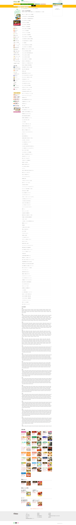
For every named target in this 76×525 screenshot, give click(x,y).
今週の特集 (15, 28)
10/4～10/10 (34, 395)
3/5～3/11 (36, 382)
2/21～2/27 (39, 390)
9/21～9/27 (40, 403)
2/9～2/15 (39, 311)
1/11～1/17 (26, 399)
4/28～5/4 (27, 319)
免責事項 (38, 514)
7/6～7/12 (35, 309)
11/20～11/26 (40, 386)
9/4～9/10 (47, 387)
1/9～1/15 (35, 336)
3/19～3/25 (29, 382)
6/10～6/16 (29, 326)
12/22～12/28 (35, 315)
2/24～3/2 (25, 320)
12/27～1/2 (23, 394)
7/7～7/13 (27, 318)
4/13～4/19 (41, 310)
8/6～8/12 (31, 380)
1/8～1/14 (37, 328)
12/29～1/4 (32, 315)
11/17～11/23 (24, 316)
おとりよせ (16, 89)
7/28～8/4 (32, 364)
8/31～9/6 (49, 403)
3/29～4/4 (24, 398)
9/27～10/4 (37, 403)
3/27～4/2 (31, 335)
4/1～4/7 (29, 327)
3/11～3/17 (38, 327)
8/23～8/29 (23, 396)
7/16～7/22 (39, 380)
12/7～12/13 (33, 402)
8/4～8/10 (44, 317)
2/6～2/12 (23, 336)
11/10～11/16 (27, 316)
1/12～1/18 (26, 315)
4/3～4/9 (28, 335)
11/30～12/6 (36, 402)
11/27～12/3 (37, 386)
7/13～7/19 (31, 309)
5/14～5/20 (36, 381)
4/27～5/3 (35, 310)
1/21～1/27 (23, 375)
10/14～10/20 (32, 324)
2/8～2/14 (44, 398)
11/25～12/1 (36, 362)
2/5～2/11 (24, 328)
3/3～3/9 (23, 320)
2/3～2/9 (35, 320)
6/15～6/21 (44, 309)
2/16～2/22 (36, 311)
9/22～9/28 (23, 317)
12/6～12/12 (33, 394)
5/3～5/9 (39, 397)
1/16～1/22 (32, 336)
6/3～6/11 (26, 389)
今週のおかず (16, 30)
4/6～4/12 (44, 310)
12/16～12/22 (26, 362)
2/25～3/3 (38, 374)
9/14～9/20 (43, 403)
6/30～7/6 (30, 318)
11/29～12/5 (36, 394)
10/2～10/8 (35, 387)
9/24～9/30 (37, 379)
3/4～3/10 (42, 327)
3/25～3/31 (32, 327)
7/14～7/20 (23, 318)
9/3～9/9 (49, 379)
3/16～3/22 (24, 311)
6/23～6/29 (32, 318)
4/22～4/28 (50, 326)
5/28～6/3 (30, 381)
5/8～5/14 (37, 389)
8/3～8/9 (23, 309)
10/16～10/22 (28, 387)
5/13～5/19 (41, 326)
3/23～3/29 (28, 406)
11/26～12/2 (36, 378)
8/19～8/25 (28, 325)
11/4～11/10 (47, 362)
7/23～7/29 (36, 380)
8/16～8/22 (26, 396)
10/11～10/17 (30, 395)
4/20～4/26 (38, 310)
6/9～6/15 (39, 318)
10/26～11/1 (23, 403)
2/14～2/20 (42, 390)
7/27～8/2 (25, 309)
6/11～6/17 (24, 381)
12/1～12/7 (46, 315)
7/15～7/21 (44, 325)
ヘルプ (27, 513)
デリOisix (16, 72)
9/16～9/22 (46, 324)
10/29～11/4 (50, 378)
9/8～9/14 (29, 317)
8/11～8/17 (41, 317)
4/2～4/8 (24, 382)
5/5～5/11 (24, 319)
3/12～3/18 (33, 382)
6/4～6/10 (27, 381)
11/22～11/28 (40, 394)
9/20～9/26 (40, 395)
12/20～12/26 (26, 394)
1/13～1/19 (43, 320)
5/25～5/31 (23, 310)
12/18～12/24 (26, 386)
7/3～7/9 (43, 388)
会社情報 (49, 513)
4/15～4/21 (23, 327)
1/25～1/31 (49, 398)
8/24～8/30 (23, 404)
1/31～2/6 (48, 390)
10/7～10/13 (36, 324)
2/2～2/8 (42, 311)
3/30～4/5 (47, 310)
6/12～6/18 (23, 389)
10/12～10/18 (30, 403)
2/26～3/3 (45, 327)
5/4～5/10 (32, 310)
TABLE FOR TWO (17, 87)
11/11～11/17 (43, 362)
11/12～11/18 (43, 378)
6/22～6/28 (40, 309)
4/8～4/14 (27, 327)
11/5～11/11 (46, 378)
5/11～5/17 (29, 310)
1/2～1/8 (38, 336)
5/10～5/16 (36, 397)
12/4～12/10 (33, 386)
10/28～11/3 (25, 324)
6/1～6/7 (50, 309)
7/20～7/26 (28, 309)
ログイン (61, 0)
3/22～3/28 (27, 398)
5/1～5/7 (40, 389)
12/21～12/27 (26, 402)
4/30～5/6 (42, 381)
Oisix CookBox (16, 70)
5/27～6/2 (35, 326)
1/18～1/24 (23, 399)
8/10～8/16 (29, 404)
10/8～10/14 (30, 379)
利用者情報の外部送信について (30, 518)
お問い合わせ (27, 514)
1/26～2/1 (45, 311)
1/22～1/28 (30, 328)
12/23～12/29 (23, 362)
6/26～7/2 (46, 388)
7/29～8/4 (38, 325)
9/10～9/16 (46, 379)
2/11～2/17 (43, 374)
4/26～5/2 (42, 397)
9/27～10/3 (37, 395)
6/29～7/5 (38, 309)
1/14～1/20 (26, 375)
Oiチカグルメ (16, 80)
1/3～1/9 (30, 391)
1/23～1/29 (29, 336)
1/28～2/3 (49, 374)
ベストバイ (16, 77)
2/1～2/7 (47, 398)
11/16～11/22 (43, 402)
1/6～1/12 (46, 320)
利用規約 (38, 513)
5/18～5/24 (26, 310)
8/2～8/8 (31, 396)
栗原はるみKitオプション (17, 67)
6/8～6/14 (47, 309)
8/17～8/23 (26, 404)
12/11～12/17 (30, 386)
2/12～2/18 (44, 382)
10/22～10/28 (23, 379)
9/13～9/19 (43, 395)
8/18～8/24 (38, 317)
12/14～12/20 (29, 402)
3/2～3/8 (30, 311)
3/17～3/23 (46, 319)
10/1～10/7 (34, 379)
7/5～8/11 (31, 372)
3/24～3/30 (42, 319)
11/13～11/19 (44, 386)
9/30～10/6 (40, 324)
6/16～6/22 (36, 318)
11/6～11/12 (47, 386)
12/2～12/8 (33, 362)
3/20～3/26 (34, 335)
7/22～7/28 (40, 325)
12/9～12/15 (30, 362)
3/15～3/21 (30, 398)
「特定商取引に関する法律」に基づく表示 (54, 515)
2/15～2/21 (41, 398)
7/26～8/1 (34, 396)
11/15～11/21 (43, 394)
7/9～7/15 (42, 380)
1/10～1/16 (27, 391)
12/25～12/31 (23, 386)
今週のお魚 (16, 75)
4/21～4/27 (30, 319)
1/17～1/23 (24, 391)
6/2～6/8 (42, 318)
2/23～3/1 (33, 311)
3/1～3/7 (36, 398)
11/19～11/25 (39, 378)
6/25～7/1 (47, 380)
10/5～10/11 (34, 403)
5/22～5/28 (31, 389)
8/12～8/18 (31, 325)
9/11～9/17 (44, 387)
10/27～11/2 (34, 316)
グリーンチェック (17, 85)
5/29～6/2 (29, 389)
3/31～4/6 (39, 319)
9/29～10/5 (48, 316)
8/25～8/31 (35, 317)
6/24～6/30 (23, 326)
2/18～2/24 (40, 374)
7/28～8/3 (47, 317)
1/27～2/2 (37, 320)
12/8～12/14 (43, 315)
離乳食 (15, 82)
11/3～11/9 (31, 316)
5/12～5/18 (35, 413)
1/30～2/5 (26, 336)
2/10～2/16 (31, 320)
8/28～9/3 (49, 387)
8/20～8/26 (25, 380)
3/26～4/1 (27, 382)
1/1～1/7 (39, 328)
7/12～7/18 (40, 396)
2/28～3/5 (36, 390)
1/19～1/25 (48, 311)
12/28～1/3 (23, 402)
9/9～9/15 (49, 324)
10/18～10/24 (27, 395)
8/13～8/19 (28, 380)
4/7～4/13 (37, 319)
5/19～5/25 (47, 318)
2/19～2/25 (47, 327)
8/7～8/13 (29, 388)
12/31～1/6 (23, 378)
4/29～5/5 (47, 326)
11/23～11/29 (40, 402)
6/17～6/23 (26, 326)
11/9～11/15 (47, 402)
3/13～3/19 (37, 335)
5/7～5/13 (39, 381)
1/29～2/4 (27, 328)
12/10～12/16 (29, 378)
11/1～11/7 (50, 394)
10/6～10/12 (45, 316)
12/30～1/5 (23, 370)
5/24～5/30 (30, 397)
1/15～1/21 (33, 328)
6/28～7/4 (45, 396)
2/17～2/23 (28, 320)
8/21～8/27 (23, 388)
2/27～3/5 (43, 335)
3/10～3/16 (49, 319)
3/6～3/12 (40, 335)
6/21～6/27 (48, 396)
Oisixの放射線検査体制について (26, 8)
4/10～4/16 (25, 335)
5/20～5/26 (38, 326)
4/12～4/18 (48, 397)
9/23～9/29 (43, 324)
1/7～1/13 (29, 375)
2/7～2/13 (45, 390)
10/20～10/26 (38, 316)
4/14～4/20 (33, 319)
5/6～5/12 (44, 326)
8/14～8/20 (26, 388)
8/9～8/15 (29, 396)
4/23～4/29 (44, 381)
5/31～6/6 (28, 397)
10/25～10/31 (23, 395)
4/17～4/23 (45, 389)
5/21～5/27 (33, 381)
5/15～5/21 (34, 389)
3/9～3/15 (28, 311)
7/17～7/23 (37, 388)
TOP (21, 8)
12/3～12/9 (33, 378)
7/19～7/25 (37, 396)
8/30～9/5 (49, 395)
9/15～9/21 (26, 317)
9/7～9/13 (46, 403)
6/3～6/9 (32, 326)
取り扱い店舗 (27, 515)
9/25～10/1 (38, 387)
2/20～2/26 (46, 335)
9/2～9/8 (23, 325)
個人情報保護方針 (39, 515)
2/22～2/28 (38, 398)
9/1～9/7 (32, 317)
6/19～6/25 (49, 388)
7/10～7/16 (40, 388)
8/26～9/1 (25, 325)
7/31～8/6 (32, 388)
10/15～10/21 (27, 379)
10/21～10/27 (29, 324)
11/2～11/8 (50, 402)
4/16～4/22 (47, 381)
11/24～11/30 (49, 315)
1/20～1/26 (40, 320)
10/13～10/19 (41, 316)
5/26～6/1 (44, 318)
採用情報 (49, 514)
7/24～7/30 (34, 388)
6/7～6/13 (25, 397)
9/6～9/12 (46, 395)
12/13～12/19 (29, 394)
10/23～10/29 (24, 387)
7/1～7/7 (50, 325)
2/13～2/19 (49, 335)
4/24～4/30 (42, 389)
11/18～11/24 (40, 362)
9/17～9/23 (43, 379)
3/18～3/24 (35, 327)
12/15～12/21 (39, 315)
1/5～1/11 (24, 312)
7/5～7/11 (43, 396)
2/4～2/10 (46, 374)
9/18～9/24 (41, 387)
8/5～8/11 (35, 325)
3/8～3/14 (33, 398)
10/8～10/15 (31, 387)
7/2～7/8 (45, 380)
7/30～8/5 (33, 380)
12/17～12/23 (26, 378)
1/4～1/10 (29, 399)
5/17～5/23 (33, 397)
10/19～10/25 (27, 403)
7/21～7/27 (50, 317)
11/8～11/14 (47, 394)
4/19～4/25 (45, 397)
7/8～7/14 (47, 325)
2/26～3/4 (38, 382)
